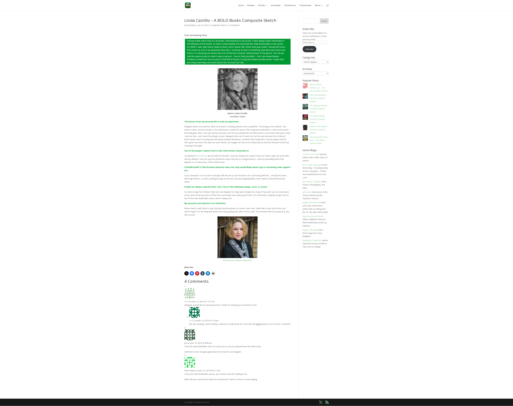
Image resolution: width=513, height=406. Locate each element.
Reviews (250, 5)
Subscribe (309, 49)
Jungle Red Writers (310, 202)
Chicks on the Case (311, 154)
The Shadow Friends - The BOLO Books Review (319, 108)
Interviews (276, 5)
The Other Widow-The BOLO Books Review (317, 119)
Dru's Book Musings (311, 164)
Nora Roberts (201, 156)
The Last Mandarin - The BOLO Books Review (318, 98)
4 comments (234, 25)
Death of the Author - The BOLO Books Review (319, 129)
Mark (186, 301)
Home (241, 5)
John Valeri (307, 192)
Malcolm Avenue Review (313, 216)
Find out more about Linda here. (237, 260)
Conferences (290, 5)
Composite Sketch (219, 25)
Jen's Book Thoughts (312, 181)
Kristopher (191, 25)
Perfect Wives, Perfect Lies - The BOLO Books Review (319, 87)
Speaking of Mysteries (312, 240)
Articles (261, 5)
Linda (191, 320)
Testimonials (305, 5)
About (318, 5)
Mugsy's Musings (310, 230)
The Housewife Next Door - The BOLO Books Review (318, 140)
